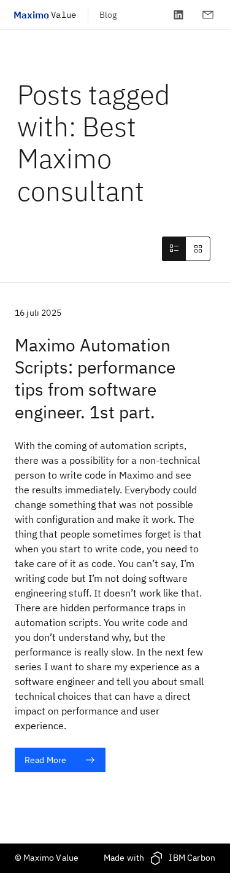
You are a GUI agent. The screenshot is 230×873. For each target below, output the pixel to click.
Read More (45, 759)
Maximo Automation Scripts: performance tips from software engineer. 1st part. (95, 378)
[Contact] (208, 14)
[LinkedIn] (178, 14)
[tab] (173, 249)
